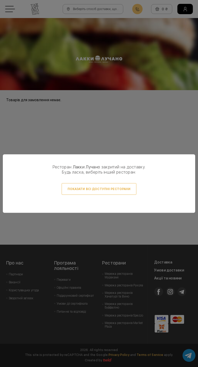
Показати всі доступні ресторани (99, 189)
